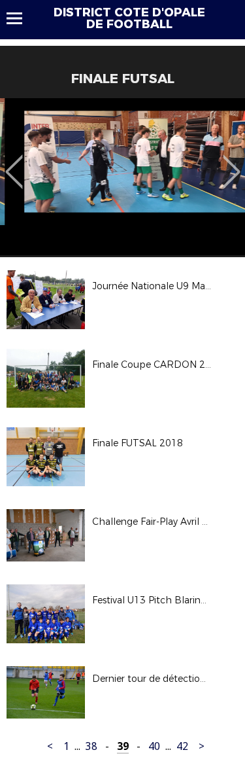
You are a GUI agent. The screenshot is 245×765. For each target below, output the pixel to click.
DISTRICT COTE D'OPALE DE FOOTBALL (129, 18)
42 (182, 746)
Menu (21, 18)
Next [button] (231, 162)
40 (154, 746)
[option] (122, 176)
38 (91, 746)
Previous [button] (14, 162)
